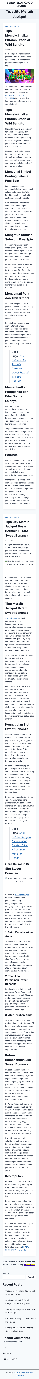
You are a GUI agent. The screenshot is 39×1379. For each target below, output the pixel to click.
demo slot (7, 1353)
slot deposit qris (22, 895)
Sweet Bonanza (12, 618)
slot (4, 1347)
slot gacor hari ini (10, 1359)
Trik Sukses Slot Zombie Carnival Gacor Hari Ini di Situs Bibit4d (20, 368)
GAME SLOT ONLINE (12, 26)
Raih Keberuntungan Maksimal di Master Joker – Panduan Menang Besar (21, 845)
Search (6, 1273)
